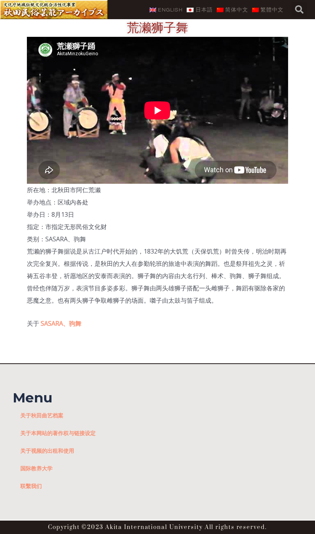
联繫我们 (31, 486)
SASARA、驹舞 (61, 323)
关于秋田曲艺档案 (41, 415)
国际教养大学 (36, 468)
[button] (299, 9)
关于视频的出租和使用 (47, 450)
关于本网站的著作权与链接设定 (58, 433)
